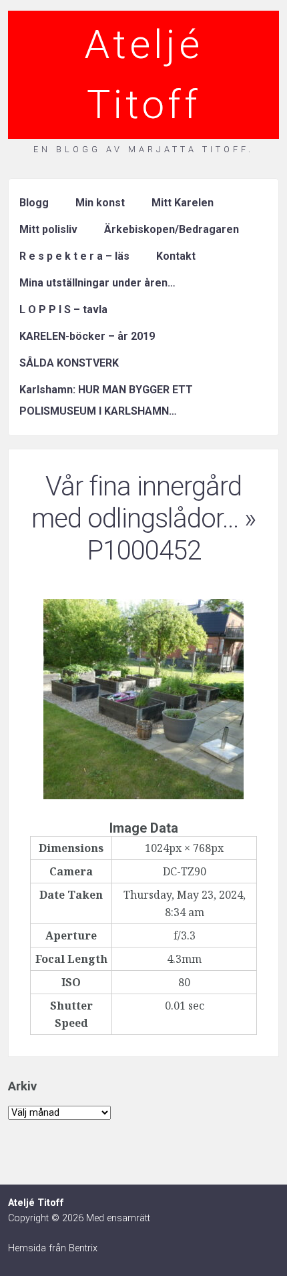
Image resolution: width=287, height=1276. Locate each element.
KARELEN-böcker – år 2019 (87, 336)
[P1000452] (143, 795)
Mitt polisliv (48, 229)
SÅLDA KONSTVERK (69, 363)
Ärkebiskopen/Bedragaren (171, 229)
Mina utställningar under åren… (97, 282)
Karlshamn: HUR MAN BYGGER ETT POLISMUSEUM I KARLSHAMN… (106, 400)
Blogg (34, 202)
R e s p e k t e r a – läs (74, 256)
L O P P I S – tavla (63, 309)
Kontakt (176, 256)
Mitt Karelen (183, 202)
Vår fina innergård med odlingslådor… (136, 502)
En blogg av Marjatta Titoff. (143, 149)
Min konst (100, 202)
